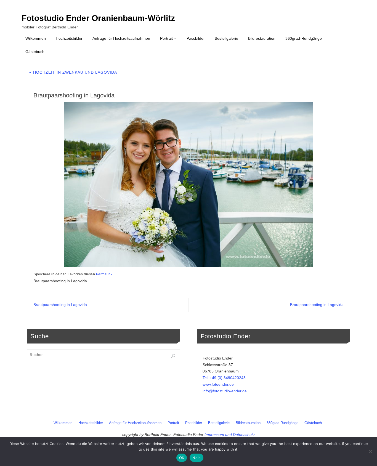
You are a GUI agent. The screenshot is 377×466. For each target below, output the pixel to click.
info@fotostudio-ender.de (225, 391)
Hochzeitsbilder (90, 423)
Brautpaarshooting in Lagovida (60, 304)
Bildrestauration (248, 423)
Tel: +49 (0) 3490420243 (224, 378)
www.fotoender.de (218, 384)
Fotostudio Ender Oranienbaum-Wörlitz (98, 18)
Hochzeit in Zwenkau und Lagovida (73, 72)
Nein (196, 458)
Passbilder (193, 423)
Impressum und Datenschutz (230, 434)
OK (181, 458)
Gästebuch (313, 423)
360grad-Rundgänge (282, 423)
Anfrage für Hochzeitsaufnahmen (135, 423)
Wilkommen (63, 423)
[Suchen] (173, 356)
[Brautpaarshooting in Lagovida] (188, 184)
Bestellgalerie (219, 423)
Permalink (104, 274)
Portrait (173, 423)
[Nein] (370, 451)
